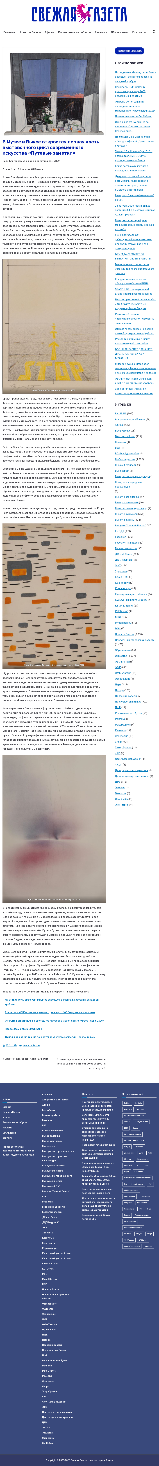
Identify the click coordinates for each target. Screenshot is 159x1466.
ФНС (117, 753)
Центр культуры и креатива (131, 770)
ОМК (118, 667)
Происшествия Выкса (128, 701)
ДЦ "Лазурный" (124, 559)
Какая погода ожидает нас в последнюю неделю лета (131, 168)
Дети (141, 1153)
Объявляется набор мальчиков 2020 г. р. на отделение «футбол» (134, 381)
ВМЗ (126, 1128)
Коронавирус (123, 588)
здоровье (148, 1246)
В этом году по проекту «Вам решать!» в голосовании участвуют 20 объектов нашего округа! (81, 1064)
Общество (121, 655)
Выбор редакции (125, 459)
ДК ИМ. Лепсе (123, 554)
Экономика (121, 799)
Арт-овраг (140, 1109)
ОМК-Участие (123, 673)
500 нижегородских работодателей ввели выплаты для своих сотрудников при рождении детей (133, 241)
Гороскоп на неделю (127, 542)
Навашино (138, 1171)
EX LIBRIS (120, 413)
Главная (9, 32)
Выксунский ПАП (125, 519)
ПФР (118, 707)
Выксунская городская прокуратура (128, 484)
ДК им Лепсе (129, 1153)
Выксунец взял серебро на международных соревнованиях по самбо (134, 225)
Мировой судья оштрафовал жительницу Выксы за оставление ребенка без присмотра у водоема (135, 368)
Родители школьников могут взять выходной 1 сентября (132, 341)
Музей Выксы (123, 622)
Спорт (118, 741)
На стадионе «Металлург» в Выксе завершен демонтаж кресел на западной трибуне (135, 77)
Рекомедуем (123, 724)
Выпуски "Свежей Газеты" (130, 525)
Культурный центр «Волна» (131, 594)
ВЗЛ (117, 447)
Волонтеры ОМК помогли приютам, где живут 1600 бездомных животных (50, 1012)
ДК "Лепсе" (139, 1147)
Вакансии (120, 442)
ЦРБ (117, 781)
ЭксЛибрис (121, 804)
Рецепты (120, 730)
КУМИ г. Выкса (124, 605)
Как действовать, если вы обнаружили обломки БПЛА (131, 281)
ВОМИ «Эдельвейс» (127, 453)
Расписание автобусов (74, 32)
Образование (123, 650)
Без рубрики (122, 430)
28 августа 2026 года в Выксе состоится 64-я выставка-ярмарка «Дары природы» (135, 210)
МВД (118, 617)
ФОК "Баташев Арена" (128, 758)
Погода (119, 690)
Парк (118, 684)
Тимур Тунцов (123, 747)
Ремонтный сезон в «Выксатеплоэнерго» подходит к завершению (134, 319)
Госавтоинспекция (126, 548)
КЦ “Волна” (121, 611)
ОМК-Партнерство (131, 1190)
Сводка (139, 1234)
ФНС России (129, 1240)
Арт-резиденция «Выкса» (134, 1115)
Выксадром (122, 470)
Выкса (135, 1128)
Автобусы (128, 1109)
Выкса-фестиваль (125, 465)
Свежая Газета (79, 1460)
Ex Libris (127, 1103)
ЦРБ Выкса (143, 1240)
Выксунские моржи (127, 502)
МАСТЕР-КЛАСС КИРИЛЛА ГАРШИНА (26, 1059)
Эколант (120, 787)
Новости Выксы (30, 32)
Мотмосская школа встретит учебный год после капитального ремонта (134, 269)
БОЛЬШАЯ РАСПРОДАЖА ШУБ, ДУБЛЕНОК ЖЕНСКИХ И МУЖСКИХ (134, 354)
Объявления (119, 32)
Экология (120, 793)
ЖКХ (118, 565)
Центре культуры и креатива (132, 776)
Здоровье (121, 571)
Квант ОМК (121, 577)
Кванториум (122, 582)
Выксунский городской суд (131, 508)
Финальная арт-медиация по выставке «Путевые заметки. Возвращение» (50, 1037)
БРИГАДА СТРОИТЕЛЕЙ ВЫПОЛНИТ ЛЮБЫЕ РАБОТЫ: (133, 256)
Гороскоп (120, 536)
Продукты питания (142, 1215)
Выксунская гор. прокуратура (132, 476)
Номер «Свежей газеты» (133, 1184)
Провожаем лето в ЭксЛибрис (23, 1028)
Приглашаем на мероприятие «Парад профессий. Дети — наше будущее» (134, 141)
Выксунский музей (126, 514)
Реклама (101, 32)
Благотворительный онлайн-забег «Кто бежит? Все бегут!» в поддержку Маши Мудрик (135, 304)
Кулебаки (128, 1165)
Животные (128, 1159)
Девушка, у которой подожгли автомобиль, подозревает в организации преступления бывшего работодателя (133, 183)
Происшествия (130, 1221)
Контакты (139, 32)
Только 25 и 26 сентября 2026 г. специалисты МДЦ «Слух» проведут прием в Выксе (133, 156)
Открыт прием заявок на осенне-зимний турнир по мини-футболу (134, 331)
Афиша (50, 32)
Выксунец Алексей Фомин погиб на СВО (134, 197)
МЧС (117, 628)
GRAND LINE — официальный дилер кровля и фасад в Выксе (133, 291)
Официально (122, 678)
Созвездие (121, 736)
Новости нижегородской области (134, 640)
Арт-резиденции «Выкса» (130, 419)
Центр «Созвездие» (132, 1246)
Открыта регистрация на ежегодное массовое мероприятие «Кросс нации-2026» (54, 1020)
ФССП (118, 764)
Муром (126, 1171)
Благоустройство (125, 436)
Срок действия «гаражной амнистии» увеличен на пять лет (134, 391)
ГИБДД (119, 531)
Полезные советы (126, 696)
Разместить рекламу (129, 50)
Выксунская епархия (127, 496)
